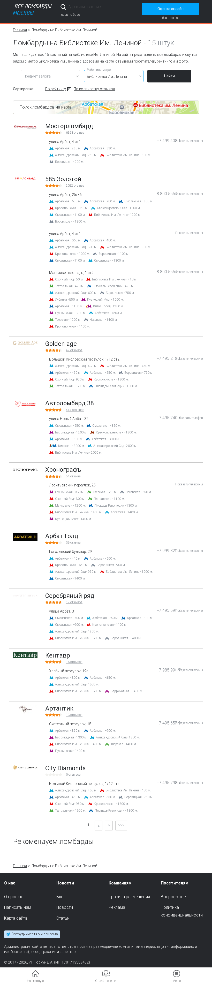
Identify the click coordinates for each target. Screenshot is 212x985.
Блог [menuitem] (60, 896)
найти (126, 7)
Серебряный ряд (69, 596)
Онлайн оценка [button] (106, 981)
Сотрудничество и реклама (34, 934)
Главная (20, 30)
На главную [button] (35, 981)
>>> (121, 825)
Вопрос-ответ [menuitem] (174, 896)
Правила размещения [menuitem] (129, 896)
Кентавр (57, 655)
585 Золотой (63, 179)
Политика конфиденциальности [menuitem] (182, 911)
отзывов (74, 350)
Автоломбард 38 (69, 403)
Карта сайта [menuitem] (15, 918)
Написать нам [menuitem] (17, 907)
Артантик (59, 708)
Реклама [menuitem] (117, 907)
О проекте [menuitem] (14, 896)
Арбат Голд (61, 536)
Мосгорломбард (69, 126)
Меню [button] (176, 981)
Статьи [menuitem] (63, 918)
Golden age (61, 344)
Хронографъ (63, 470)
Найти (169, 76)
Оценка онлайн (170, 9)
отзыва (75, 132)
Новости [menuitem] (64, 907)
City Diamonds (65, 768)
